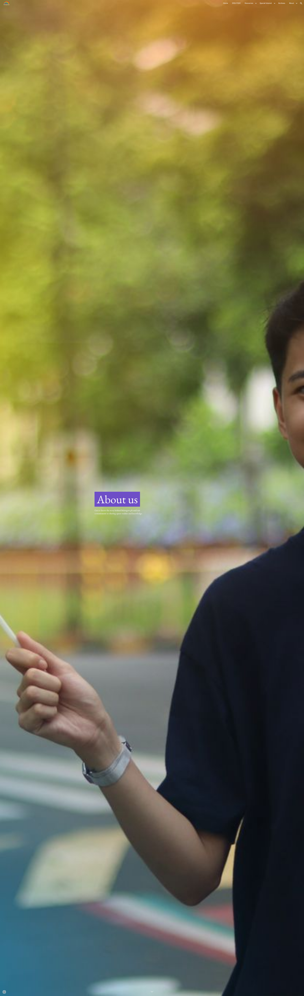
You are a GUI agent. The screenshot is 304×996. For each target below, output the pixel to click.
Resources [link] (249, 3)
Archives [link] (281, 3)
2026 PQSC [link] (236, 3)
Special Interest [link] (266, 3)
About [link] (291, 3)
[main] (122, 499)
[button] (301, 3)
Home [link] (225, 3)
